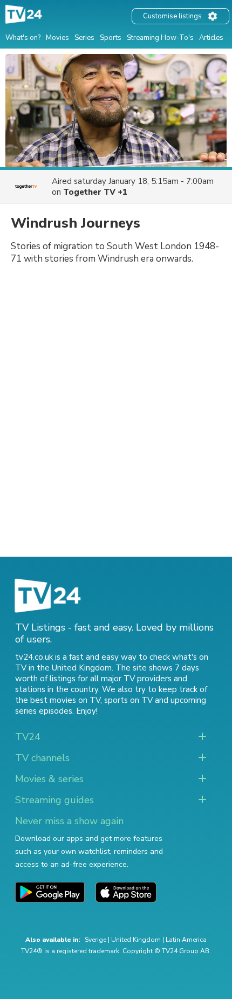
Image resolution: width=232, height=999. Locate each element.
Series (84, 38)
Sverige (95, 939)
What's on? (22, 38)
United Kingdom (136, 939)
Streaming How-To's (160, 38)
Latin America (186, 939)
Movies (57, 38)
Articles (211, 38)
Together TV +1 (95, 192)
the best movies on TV (57, 700)
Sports (110, 38)
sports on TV (128, 700)
